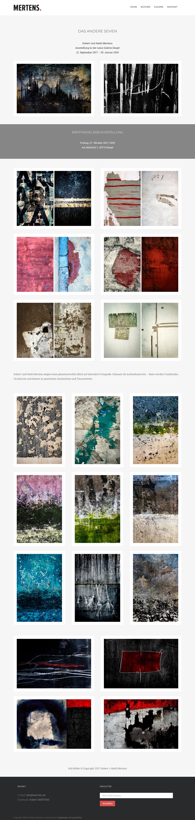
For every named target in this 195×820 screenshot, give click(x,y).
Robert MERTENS (39, 799)
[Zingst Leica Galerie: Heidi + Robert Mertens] (54, 65)
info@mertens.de (36, 795)
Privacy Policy (75, 817)
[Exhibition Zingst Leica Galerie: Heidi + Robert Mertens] (141, 172)
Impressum (63, 817)
